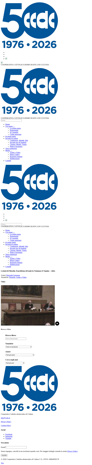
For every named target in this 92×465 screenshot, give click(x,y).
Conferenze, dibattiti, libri (19, 140)
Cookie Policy (6, 425)
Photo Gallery (15, 154)
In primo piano (10, 136)
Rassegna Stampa (16, 157)
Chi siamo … (10, 126)
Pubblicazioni (15, 159)
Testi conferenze (11, 148)
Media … (8, 150)
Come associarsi (15, 134)
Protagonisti (14, 130)
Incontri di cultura (11, 138)
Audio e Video (15, 152)
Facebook (8, 434)
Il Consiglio (14, 132)
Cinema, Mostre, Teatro (18, 144)
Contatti (8, 161)
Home (7, 124)
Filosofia (12, 277)
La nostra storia (15, 128)
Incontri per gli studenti (18, 142)
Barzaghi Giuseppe (13, 275)
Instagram (8, 436)
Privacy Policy (6, 422)
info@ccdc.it (5, 418)
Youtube (8, 438)
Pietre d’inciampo (16, 146)
